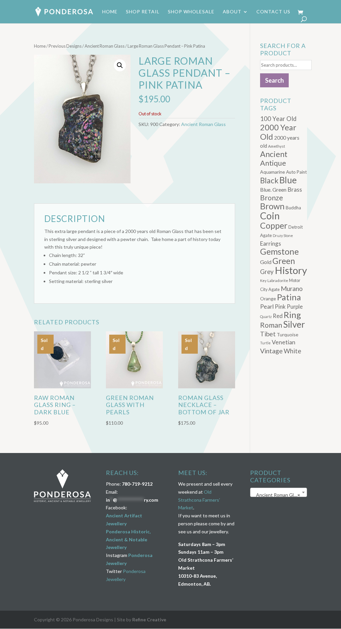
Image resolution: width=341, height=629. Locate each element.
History (291, 270)
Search (274, 80)
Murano (292, 288)
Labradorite (277, 280)
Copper (273, 225)
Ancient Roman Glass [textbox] (277, 495)
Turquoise (287, 334)
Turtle (265, 343)
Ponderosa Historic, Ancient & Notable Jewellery (128, 539)
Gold (265, 262)
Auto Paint (296, 172)
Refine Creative (149, 619)
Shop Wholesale (191, 11)
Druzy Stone (283, 235)
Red (278, 316)
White (292, 351)
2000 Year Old (278, 131)
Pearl (267, 306)
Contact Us (273, 11)
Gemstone (279, 251)
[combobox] (278, 492)
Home (110, 11)
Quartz (266, 316)
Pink (280, 306)
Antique (273, 162)
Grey (267, 271)
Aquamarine (272, 172)
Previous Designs (65, 46)
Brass (294, 189)
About (232, 11)
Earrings (270, 243)
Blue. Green (273, 189)
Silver (294, 324)
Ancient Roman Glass (105, 46)
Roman (271, 325)
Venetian (283, 342)
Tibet (268, 334)
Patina (289, 297)
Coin (270, 215)
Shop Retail (143, 11)
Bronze (271, 197)
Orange (268, 298)
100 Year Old (278, 118)
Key (263, 280)
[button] (120, 65)
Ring (292, 315)
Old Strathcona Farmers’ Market (199, 500)
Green (283, 261)
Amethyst (276, 146)
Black (269, 180)
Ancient (273, 154)
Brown (272, 206)
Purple (295, 306)
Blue (288, 180)
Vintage (271, 351)
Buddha (293, 207)
